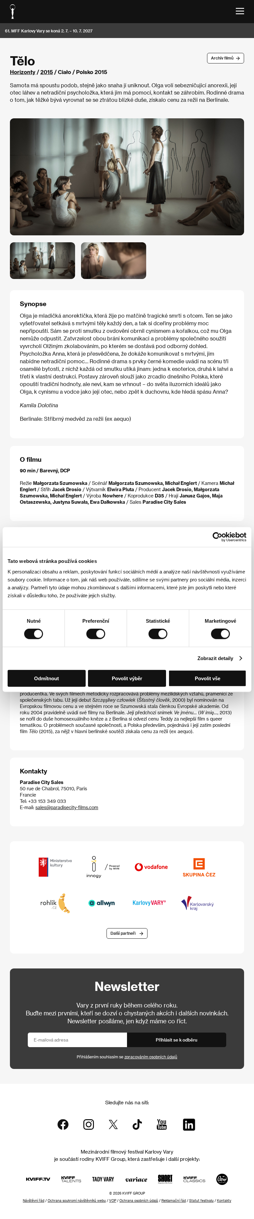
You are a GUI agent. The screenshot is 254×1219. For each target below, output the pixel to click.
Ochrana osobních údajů (138, 1200)
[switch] (95, 634)
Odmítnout (46, 678)
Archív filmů (222, 58)
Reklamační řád (173, 1200)
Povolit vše (207, 678)
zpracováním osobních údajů (150, 1056)
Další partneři (123, 933)
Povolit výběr (127, 678)
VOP (112, 1200)
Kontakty (224, 1200)
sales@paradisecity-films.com (66, 807)
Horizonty (22, 72)
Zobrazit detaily (215, 658)
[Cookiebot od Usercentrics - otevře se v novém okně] (217, 537)
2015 (46, 72)
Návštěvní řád (33, 1200)
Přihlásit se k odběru (176, 1039)
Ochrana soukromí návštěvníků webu (77, 1200)
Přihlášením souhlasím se (127, 1056)
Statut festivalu (201, 1200)
